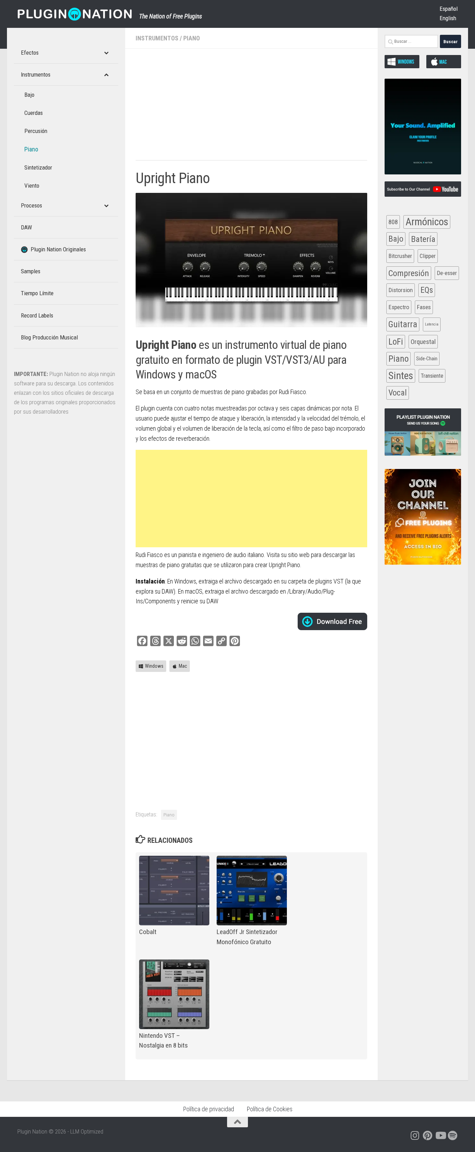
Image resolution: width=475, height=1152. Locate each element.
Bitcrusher (400, 255)
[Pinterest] (428, 1136)
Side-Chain (426, 358)
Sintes (400, 376)
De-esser (447, 273)
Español (449, 8)
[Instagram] (415, 1136)
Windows (154, 666)
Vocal (397, 393)
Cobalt (147, 932)
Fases (424, 307)
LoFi (395, 342)
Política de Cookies (269, 1109)
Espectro (398, 307)
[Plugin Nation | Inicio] (74, 13)
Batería (423, 239)
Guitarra (402, 324)
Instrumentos (157, 38)
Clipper (428, 255)
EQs (426, 290)
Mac (183, 666)
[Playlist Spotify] (453, 1136)
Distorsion (400, 290)
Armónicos (426, 222)
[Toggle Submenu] (106, 52)
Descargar (332, 621)
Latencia (431, 324)
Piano (191, 38)
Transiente (432, 376)
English (448, 18)
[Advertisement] (251, 108)
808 (393, 222)
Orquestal (423, 342)
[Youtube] (440, 1136)
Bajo (395, 239)
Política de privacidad (208, 1109)
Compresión (408, 273)
